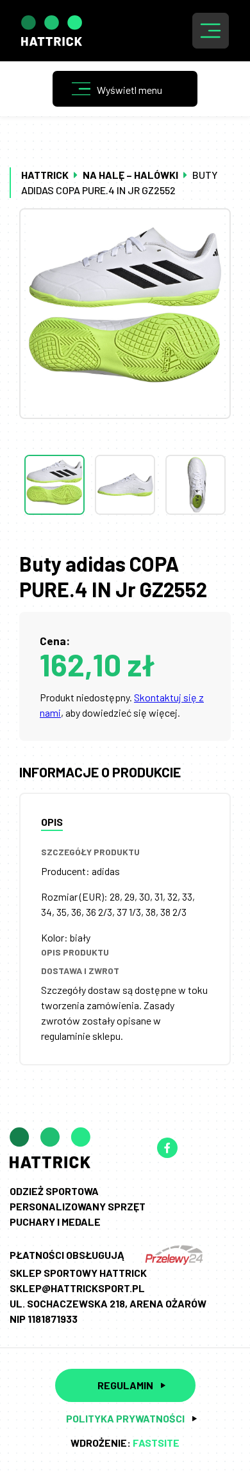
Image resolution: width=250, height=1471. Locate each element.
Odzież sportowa (54, 1191)
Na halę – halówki (130, 175)
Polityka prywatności (125, 1418)
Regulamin (125, 1385)
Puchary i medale (55, 1222)
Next (125, 540)
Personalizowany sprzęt (78, 1206)
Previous (125, 429)
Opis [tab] (52, 822)
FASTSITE (156, 1443)
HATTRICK (45, 175)
